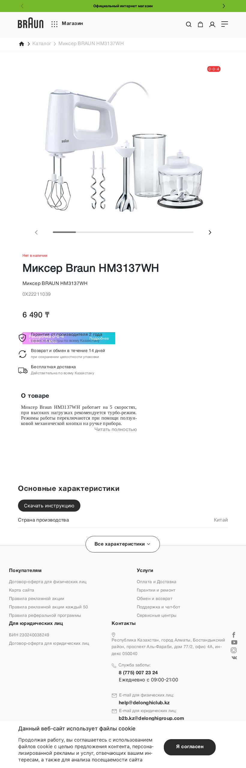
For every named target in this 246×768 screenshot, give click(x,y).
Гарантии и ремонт (156, 590)
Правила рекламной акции (36, 599)
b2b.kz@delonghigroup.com (151, 719)
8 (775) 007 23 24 (138, 673)
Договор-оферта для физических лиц (47, 582)
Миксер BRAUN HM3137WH (91, 44)
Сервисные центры (156, 616)
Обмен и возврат (154, 599)
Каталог (41, 44)
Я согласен (189, 747)
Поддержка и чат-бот (158, 607)
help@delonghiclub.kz (144, 703)
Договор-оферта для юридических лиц (49, 644)
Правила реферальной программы (45, 616)
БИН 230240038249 (29, 635)
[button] (36, 232)
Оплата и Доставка (157, 582)
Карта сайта (21, 590)
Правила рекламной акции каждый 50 (48, 607)
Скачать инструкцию (49, 506)
